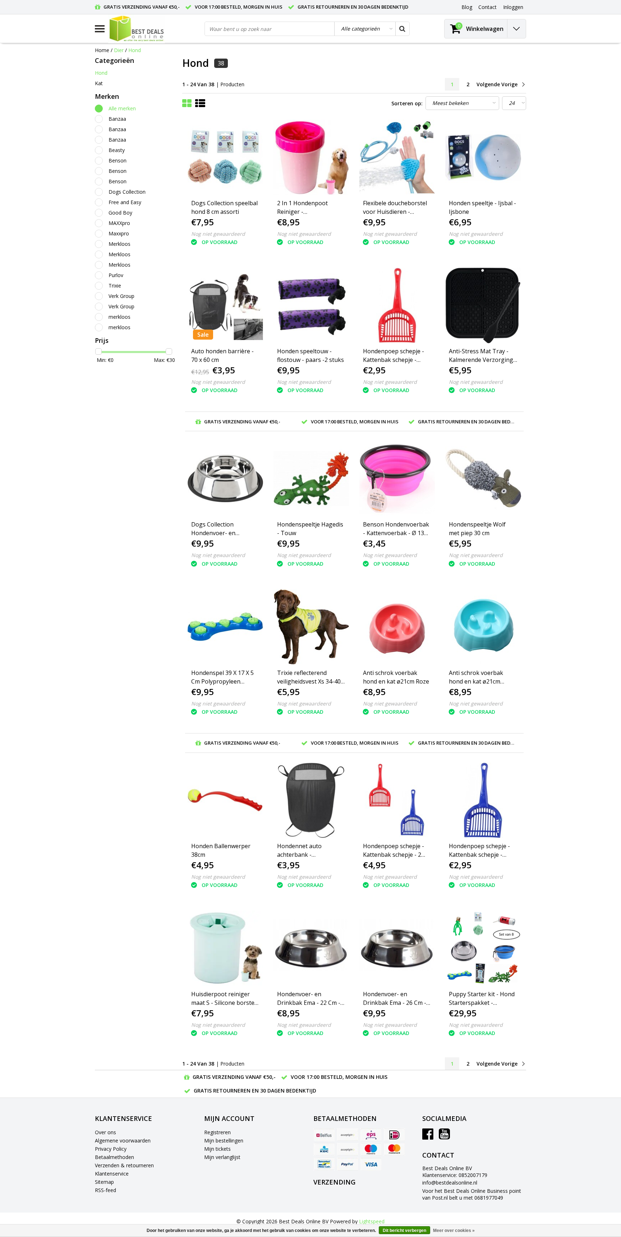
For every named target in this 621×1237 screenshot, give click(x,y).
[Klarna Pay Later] (347, 1149)
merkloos (119, 316)
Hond (134, 50)
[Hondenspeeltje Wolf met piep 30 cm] (483, 478)
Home (102, 50)
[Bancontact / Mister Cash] (324, 1164)
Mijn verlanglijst (222, 1157)
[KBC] (324, 1149)
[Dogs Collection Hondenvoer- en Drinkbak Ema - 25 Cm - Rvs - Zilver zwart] (225, 478)
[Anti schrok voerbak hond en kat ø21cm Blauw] (483, 627)
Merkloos (119, 243)
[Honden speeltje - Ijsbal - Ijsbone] (483, 157)
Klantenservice (112, 1173)
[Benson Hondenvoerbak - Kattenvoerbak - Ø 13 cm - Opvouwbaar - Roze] (397, 478)
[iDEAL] (394, 1134)
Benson (117, 160)
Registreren (217, 1132)
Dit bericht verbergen (404, 1230)
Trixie (115, 285)
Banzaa (117, 118)
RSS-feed (105, 1190)
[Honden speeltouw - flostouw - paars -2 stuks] (311, 305)
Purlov (116, 275)
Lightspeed (372, 1221)
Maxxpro (119, 233)
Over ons (105, 1132)
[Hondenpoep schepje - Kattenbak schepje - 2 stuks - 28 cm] (397, 800)
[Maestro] (371, 1149)
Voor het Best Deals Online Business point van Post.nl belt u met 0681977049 (471, 1194)
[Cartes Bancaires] (347, 1134)
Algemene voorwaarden (123, 1140)
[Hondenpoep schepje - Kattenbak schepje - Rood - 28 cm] (397, 305)
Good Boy (120, 212)
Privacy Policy (110, 1148)
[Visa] (371, 1164)
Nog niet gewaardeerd (218, 233)
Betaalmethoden (114, 1157)
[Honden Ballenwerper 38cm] (225, 800)
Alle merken (122, 108)
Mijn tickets (217, 1148)
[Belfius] (324, 1134)
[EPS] (371, 1134)
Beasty (117, 150)
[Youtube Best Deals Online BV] (444, 1136)
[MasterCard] (394, 1149)
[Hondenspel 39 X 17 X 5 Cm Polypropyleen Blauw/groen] (225, 627)
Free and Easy (125, 202)
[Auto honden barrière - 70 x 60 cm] (225, 305)
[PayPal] (347, 1164)
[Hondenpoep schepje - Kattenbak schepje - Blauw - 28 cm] (483, 800)
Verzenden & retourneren (124, 1165)
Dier (119, 50)
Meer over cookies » (454, 1230)
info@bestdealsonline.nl (449, 1182)
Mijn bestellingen (223, 1140)
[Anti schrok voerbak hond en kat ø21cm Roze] (397, 627)
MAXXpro (119, 223)
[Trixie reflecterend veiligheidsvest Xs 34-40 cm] (311, 627)
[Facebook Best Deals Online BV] (427, 1136)
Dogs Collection (127, 191)
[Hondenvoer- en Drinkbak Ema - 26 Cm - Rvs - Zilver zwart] (397, 948)
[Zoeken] (402, 28)
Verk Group (121, 296)
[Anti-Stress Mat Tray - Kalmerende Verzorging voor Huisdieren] (483, 305)
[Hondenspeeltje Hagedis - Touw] (311, 478)
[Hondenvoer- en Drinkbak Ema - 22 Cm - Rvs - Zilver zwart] (311, 948)
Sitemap (104, 1181)
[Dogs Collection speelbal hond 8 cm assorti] (225, 157)
